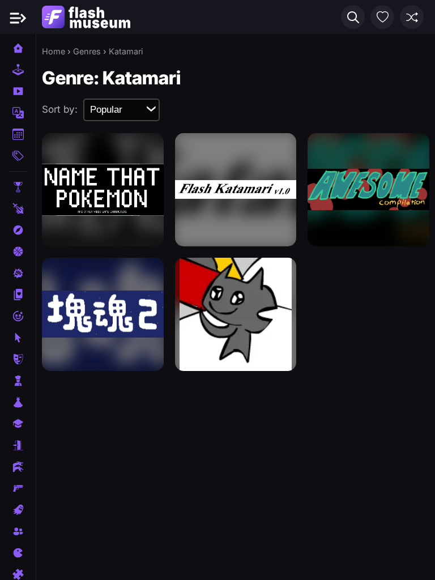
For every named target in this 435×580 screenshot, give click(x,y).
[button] (353, 17)
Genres (87, 51)
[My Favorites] (382, 17)
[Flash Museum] (86, 17)
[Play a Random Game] (412, 17)
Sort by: (60, 109)
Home (53, 51)
